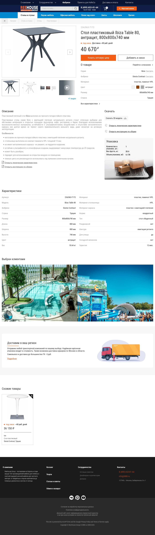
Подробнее (12, 358)
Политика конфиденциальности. (77, 510)
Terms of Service (99, 522)
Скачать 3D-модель (114, 118)
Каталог (13, 21)
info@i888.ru (124, 476)
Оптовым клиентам (86, 472)
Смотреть (149, 71)
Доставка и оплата (110, 2)
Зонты (104, 15)
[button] (69, 52)
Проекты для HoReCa (86, 2)
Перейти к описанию (142, 65)
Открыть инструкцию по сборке (18, 167)
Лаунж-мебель (47, 15)
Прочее (131, 15)
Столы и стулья (27, 15)
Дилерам (83, 479)
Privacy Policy (85, 522)
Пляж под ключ (88, 15)
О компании (26, 2)
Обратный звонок (127, 8)
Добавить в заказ (136, 57)
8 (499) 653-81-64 (89, 8)
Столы (39, 21)
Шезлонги (117, 15)
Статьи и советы (53, 481)
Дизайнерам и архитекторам (90, 475)
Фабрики (66, 2)
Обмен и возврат (53, 488)
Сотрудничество (46, 2)
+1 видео (72, 98)
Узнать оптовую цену (98, 57)
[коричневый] (138, 87)
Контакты (129, 2)
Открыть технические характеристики (21, 162)
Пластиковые (52, 21)
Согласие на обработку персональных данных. (77, 507)
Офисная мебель (67, 15)
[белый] (133, 87)
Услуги (49, 474)
